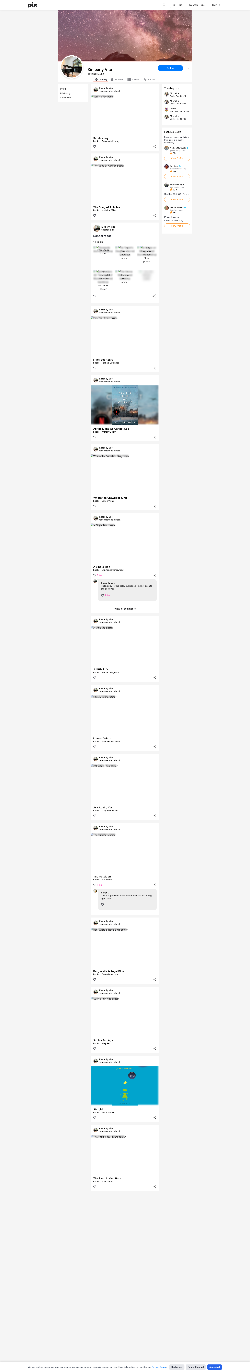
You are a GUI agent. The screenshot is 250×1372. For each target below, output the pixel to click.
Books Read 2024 (178, 96)
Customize (176, 1367)
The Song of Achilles (106, 207)
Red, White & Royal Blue (108, 971)
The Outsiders (102, 876)
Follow (170, 68)
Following (65, 93)
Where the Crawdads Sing (110, 497)
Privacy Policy (159, 1367)
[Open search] (164, 5)
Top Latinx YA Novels (179, 111)
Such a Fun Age (103, 1040)
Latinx (173, 108)
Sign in (216, 4)
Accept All (214, 1367)
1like (99, 575)
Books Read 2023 (178, 119)
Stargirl (98, 1109)
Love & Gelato (102, 738)
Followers (65, 97)
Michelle (174, 93)
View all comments (125, 608)
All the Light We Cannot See (111, 428)
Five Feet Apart (103, 359)
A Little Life (100, 669)
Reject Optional (196, 1367)
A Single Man (101, 566)
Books (98, 241)
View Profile (177, 158)
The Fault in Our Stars (107, 1178)
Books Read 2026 (178, 103)
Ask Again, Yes (103, 807)
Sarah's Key (101, 138)
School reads (102, 236)
